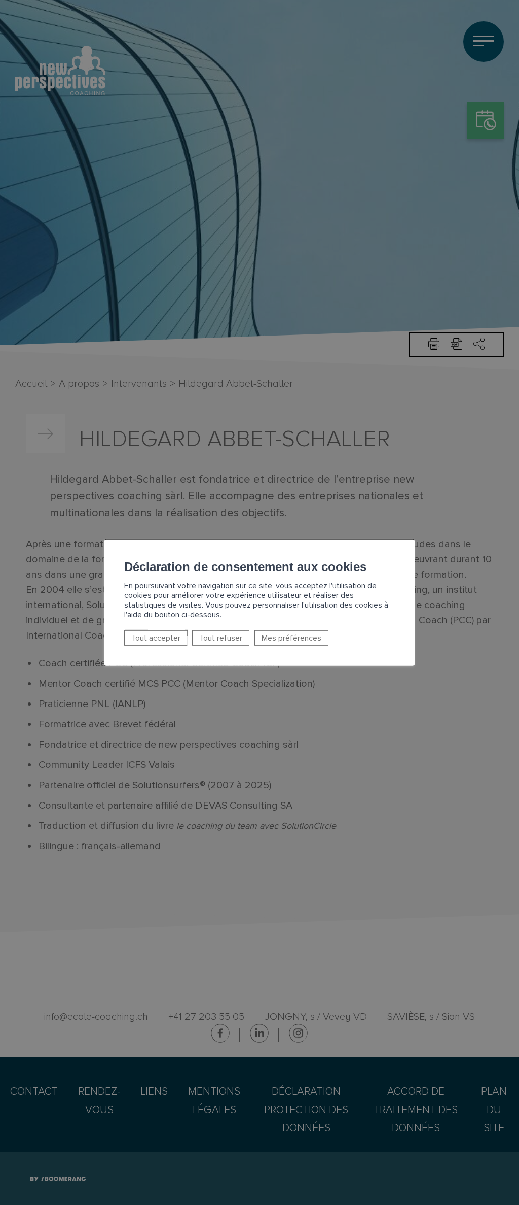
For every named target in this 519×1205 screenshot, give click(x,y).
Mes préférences (291, 638)
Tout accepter (155, 638)
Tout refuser (220, 638)
